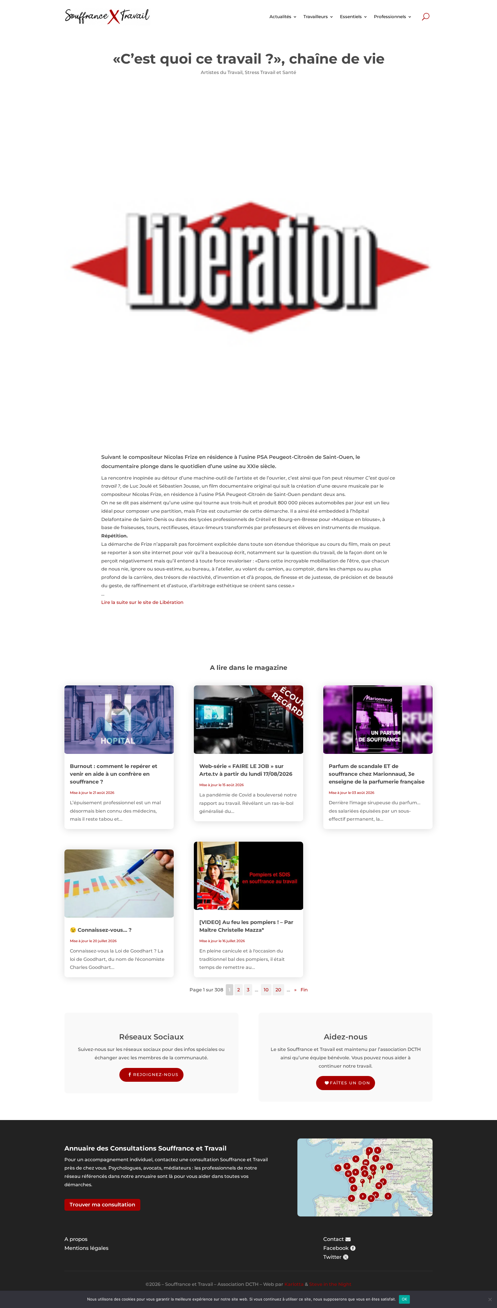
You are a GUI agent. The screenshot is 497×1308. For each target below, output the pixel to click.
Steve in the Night (330, 1284)
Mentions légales (86, 1248)
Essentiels (351, 16)
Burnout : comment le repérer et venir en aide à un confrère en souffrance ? (113, 774)
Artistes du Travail (221, 72)
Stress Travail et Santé (270, 72)
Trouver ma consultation (102, 1204)
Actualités (280, 16)
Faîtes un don (350, 1082)
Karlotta (294, 1284)
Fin (304, 990)
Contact (333, 1239)
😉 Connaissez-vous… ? (101, 930)
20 (278, 990)
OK (404, 1299)
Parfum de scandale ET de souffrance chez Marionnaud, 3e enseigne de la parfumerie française (377, 774)
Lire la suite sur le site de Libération (142, 602)
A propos (75, 1239)
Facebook (336, 1248)
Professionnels (390, 16)
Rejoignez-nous (156, 1074)
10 (266, 990)
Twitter (332, 1257)
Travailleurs (315, 16)
